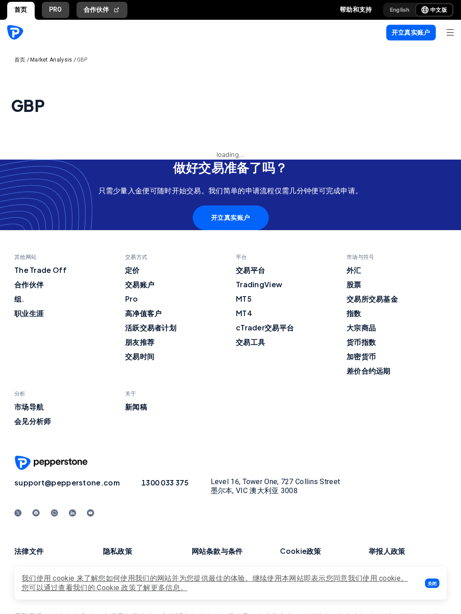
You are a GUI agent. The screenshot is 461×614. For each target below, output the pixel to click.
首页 (20, 9)
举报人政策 (387, 551)
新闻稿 (136, 406)
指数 (354, 313)
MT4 (244, 313)
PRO (55, 9)
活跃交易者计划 (150, 327)
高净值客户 (143, 313)
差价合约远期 (369, 370)
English (400, 9)
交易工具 (250, 342)
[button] (432, 583)
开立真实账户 (230, 217)
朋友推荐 (139, 342)
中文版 (438, 9)
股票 (354, 284)
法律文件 (29, 551)
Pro (131, 298)
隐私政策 (117, 551)
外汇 (354, 270)
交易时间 (139, 356)
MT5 (244, 298)
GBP (82, 60)
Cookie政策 (300, 551)
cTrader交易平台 (265, 327)
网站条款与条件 (217, 551)
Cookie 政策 (116, 587)
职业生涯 (29, 313)
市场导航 (29, 406)
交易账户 (139, 284)
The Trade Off (40, 270)
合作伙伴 (96, 9)
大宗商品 (361, 327)
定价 (132, 270)
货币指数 (361, 342)
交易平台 (250, 270)
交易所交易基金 (372, 298)
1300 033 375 (165, 482)
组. (19, 298)
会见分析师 (32, 421)
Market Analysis (51, 60)
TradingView (259, 284)
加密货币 (361, 356)
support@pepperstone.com (67, 482)
